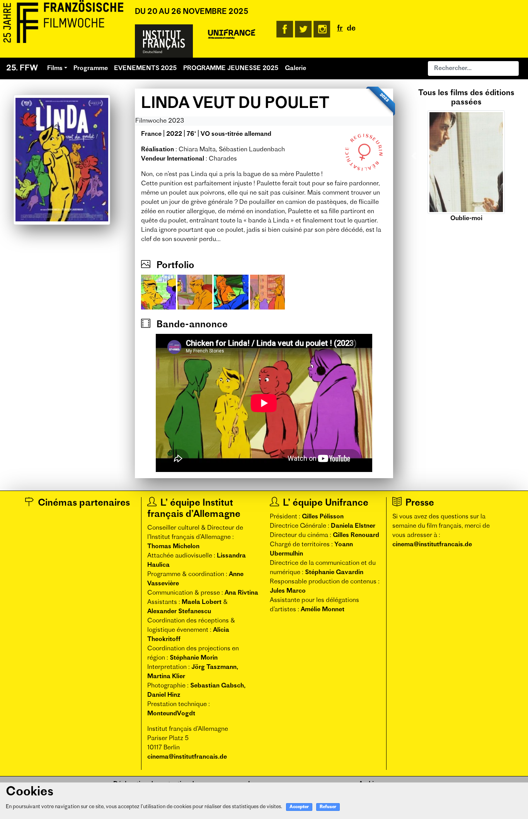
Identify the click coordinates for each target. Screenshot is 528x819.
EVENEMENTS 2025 (145, 68)
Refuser (328, 807)
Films (55, 68)
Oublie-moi (466, 218)
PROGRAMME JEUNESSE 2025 (231, 68)
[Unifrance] (232, 34)
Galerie (295, 68)
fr (340, 28)
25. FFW (22, 68)
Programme (90, 68)
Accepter (299, 807)
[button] (414, 156)
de (351, 28)
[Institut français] (164, 41)
